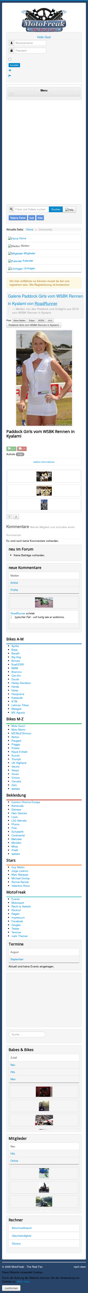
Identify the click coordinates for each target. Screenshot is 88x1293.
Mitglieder (29, 253)
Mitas (14, 846)
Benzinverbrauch (22, 1228)
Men (13, 1079)
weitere (15, 789)
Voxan (15, 774)
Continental (18, 835)
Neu (12, 1065)
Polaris (15, 748)
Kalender (27, 261)
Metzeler (16, 839)
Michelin (16, 843)
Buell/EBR (17, 664)
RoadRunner (18, 613)
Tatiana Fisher (18, 217)
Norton (15, 737)
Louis (14, 817)
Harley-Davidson (21, 683)
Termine (16, 932)
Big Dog (16, 657)
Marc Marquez (19, 874)
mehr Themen (19, 936)
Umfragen (29, 268)
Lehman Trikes (20, 705)
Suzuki (15, 755)
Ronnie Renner (20, 882)
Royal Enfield (19, 752)
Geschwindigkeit (21, 1236)
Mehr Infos (23, 1281)
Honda (15, 687)
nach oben (80, 1267)
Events (15, 899)
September (16, 959)
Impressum (18, 917)
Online (14, 1161)
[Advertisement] (44, 148)
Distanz (16, 1243)
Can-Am (16, 675)
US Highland (18, 763)
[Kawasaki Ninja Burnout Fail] (44, 602)
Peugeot (16, 741)
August (14, 952)
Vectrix (15, 766)
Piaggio (15, 744)
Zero (14, 785)
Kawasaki (17, 698)
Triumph (16, 759)
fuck (31, 217)
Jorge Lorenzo (19, 871)
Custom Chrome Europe (25, 802)
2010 (50, 320)
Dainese (16, 809)
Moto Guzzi (18, 726)
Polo (14, 828)
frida (40, 217)
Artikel (14, 583)
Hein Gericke (19, 813)
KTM (14, 701)
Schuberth (17, 832)
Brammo (16, 672)
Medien (24, 246)
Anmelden (14, 65)
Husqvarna (17, 694)
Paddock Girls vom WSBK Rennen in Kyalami (34, 325)
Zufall (13, 1057)
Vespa (15, 770)
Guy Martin (18, 867)
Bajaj (14, 650)
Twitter (15, 928)
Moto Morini (18, 729)
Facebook (17, 921)
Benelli (15, 653)
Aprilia (15, 646)
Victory (15, 777)
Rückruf (16, 910)
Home (22, 238)
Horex (14, 690)
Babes (32, 320)
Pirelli (14, 850)
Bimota (15, 661)
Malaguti (16, 709)
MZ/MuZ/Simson (21, 733)
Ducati (15, 679)
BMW (14, 668)
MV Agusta (18, 712)
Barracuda (17, 806)
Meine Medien (19, 320)
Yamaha (16, 781)
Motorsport (17, 903)
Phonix (15, 824)
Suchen (55, 209)
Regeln (15, 914)
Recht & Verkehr (21, 906)
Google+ (16, 925)
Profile (14, 590)
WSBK (41, 320)
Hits (12, 1072)
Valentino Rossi (20, 886)
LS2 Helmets (19, 820)
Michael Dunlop (20, 878)
